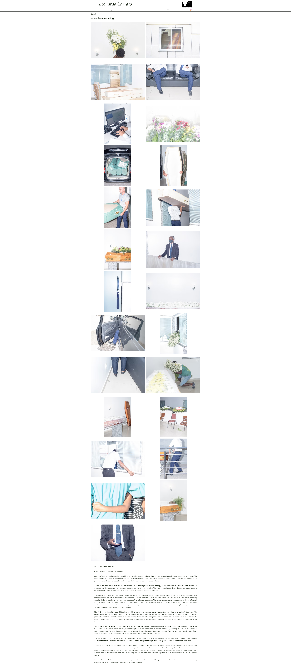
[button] (118, 10)
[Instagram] (191, 10)
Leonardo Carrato (115, 4)
